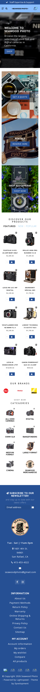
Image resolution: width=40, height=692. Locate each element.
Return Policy (20, 607)
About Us (20, 598)
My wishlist (20, 652)
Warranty (20, 611)
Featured (9, 226)
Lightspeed (23, 679)
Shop (9, 51)
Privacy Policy (20, 623)
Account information (20, 643)
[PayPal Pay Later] (27, 670)
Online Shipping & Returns (20, 617)
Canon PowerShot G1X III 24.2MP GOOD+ (30, 364)
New (20, 226)
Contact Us (20, 627)
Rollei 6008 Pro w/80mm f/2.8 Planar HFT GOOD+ (30, 252)
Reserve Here (20, 144)
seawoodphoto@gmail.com (20, 572)
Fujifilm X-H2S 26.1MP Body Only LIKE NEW (10, 252)
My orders (20, 648)
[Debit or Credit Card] (12, 670)
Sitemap (20, 631)
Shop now (20, 191)
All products (20, 661)
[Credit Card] (5, 670)
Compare (20, 656)
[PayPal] (20, 670)
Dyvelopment (22, 683)
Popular (31, 226)
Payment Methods (20, 602)
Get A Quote (20, 97)
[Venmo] (34, 670)
